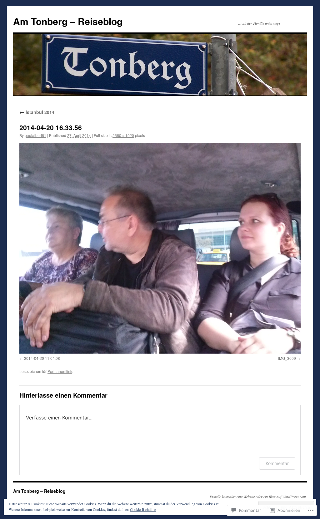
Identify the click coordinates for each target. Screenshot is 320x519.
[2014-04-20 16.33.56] (160, 248)
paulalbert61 (35, 135)
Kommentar (277, 463)
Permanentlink (60, 371)
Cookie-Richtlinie (143, 509)
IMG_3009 (287, 358)
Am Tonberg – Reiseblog (67, 21)
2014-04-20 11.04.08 (42, 358)
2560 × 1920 (123, 135)
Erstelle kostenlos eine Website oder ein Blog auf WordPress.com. (258, 496)
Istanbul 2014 (36, 112)
